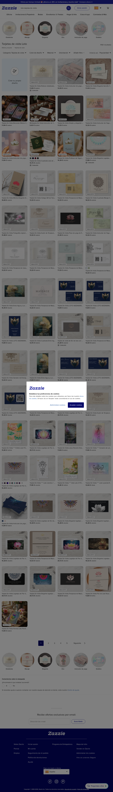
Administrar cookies (57, 405)
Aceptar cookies (76, 405)
